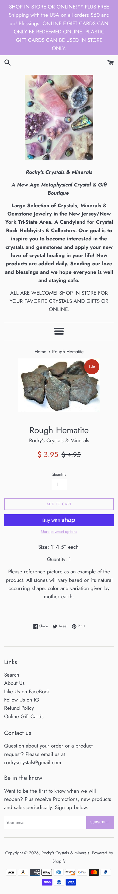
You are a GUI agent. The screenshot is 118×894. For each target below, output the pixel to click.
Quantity (59, 474)
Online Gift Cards (24, 716)
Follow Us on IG (21, 699)
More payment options (59, 531)
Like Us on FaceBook (27, 691)
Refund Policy (19, 708)
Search (11, 675)
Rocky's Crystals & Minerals (65, 853)
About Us (14, 683)
